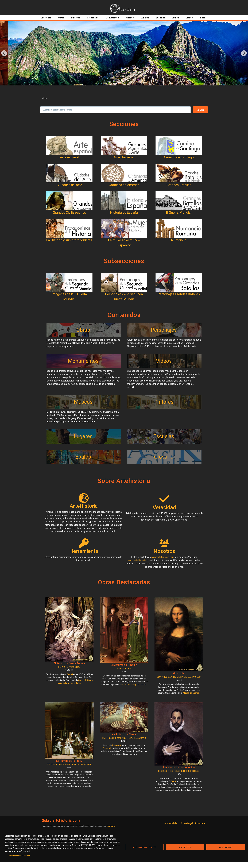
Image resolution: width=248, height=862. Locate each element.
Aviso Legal (187, 823)
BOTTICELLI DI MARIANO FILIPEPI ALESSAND (124, 738)
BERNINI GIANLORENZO (69, 667)
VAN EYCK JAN (124, 668)
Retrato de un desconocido (179, 767)
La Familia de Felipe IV (69, 760)
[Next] (244, 53)
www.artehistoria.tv (138, 560)
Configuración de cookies (144, 847)
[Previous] (4, 53)
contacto (111, 826)
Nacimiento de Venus (124, 734)
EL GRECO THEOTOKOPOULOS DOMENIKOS (178, 771)
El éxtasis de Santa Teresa (69, 663)
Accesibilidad (171, 823)
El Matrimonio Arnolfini (124, 664)
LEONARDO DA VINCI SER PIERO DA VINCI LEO (179, 677)
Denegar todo (185, 847)
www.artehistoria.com (162, 557)
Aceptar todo (225, 847)
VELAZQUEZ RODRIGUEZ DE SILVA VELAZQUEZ (69, 764)
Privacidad (200, 823)
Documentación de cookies (19, 856)
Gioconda (178, 673)
